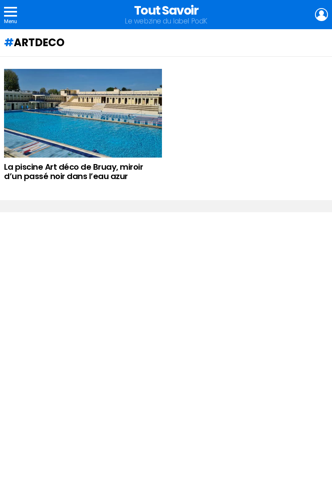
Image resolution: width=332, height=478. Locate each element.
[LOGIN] (321, 14)
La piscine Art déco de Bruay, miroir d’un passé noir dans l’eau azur (73, 171)
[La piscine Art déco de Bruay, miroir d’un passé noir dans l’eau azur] (83, 113)
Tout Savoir (166, 10)
